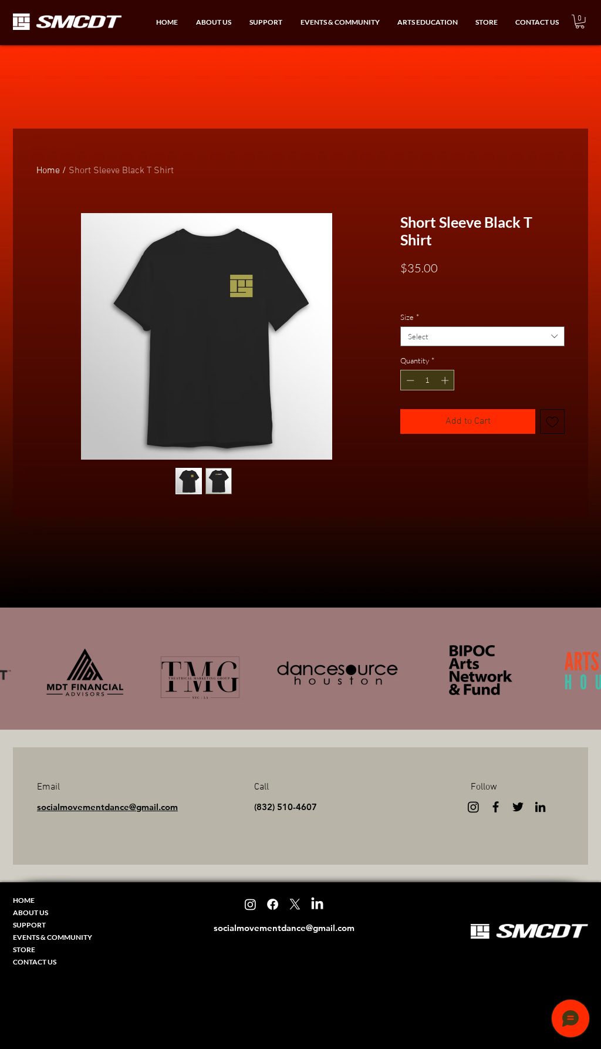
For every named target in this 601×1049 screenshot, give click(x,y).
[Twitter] (518, 807)
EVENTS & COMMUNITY (52, 937)
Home (48, 171)
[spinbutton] (427, 380)
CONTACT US (34, 961)
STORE (24, 949)
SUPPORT (29, 924)
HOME (24, 900)
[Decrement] (409, 380)
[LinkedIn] (540, 807)
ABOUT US (30, 912)
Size (409, 317)
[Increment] (446, 380)
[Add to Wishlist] (552, 421)
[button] (213, 22)
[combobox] (482, 336)
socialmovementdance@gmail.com (107, 806)
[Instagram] (473, 807)
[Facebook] (495, 807)
